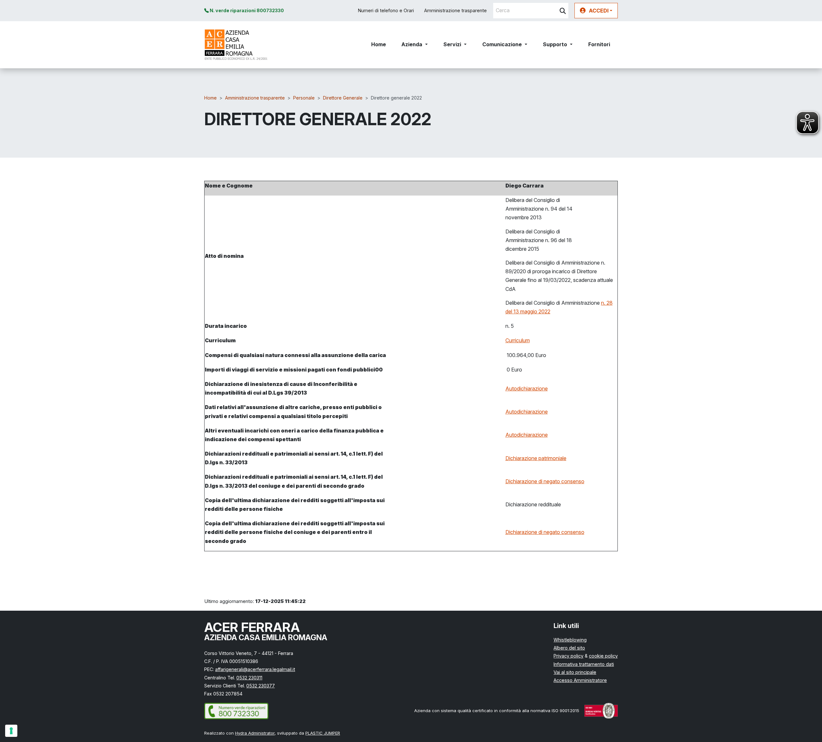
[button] (596, 10)
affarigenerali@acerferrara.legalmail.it (255, 669)
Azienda (411, 44)
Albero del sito (569, 647)
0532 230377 (260, 685)
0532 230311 (249, 677)
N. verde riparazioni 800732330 (246, 10)
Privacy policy (568, 656)
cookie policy (603, 656)
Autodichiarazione (526, 388)
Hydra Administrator (255, 733)
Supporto (555, 44)
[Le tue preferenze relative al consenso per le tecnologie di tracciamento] (11, 731)
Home (378, 44)
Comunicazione (502, 44)
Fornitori (599, 44)
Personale (304, 97)
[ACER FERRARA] (236, 44)
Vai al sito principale (575, 672)
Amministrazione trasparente (455, 10)
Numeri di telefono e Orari (386, 10)
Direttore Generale (343, 97)
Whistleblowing (570, 639)
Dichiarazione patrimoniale (535, 458)
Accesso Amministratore (580, 680)
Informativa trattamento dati (584, 664)
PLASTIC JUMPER (322, 733)
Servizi (452, 44)
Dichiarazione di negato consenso (544, 481)
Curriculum (517, 340)
